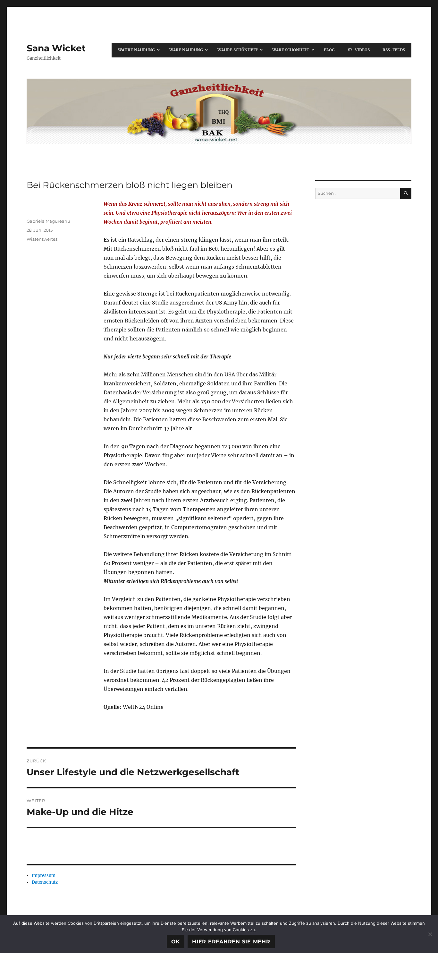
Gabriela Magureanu (48, 221)
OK (175, 942)
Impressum (43, 875)
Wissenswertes (42, 239)
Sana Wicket (56, 48)
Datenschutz (45, 882)
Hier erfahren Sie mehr (231, 942)
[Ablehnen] (430, 934)
